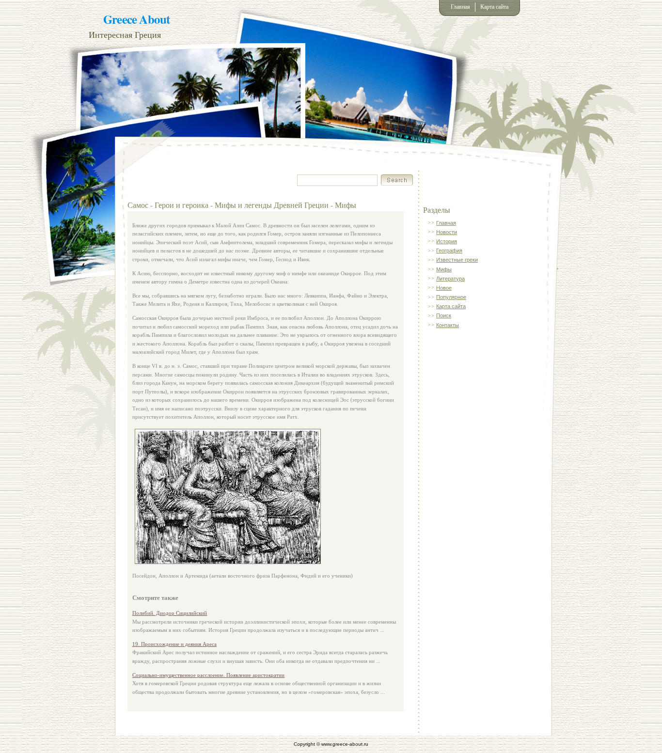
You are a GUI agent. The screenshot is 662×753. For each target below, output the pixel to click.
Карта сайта (494, 6)
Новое (444, 288)
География (449, 250)
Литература (450, 279)
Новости (446, 232)
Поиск (443, 315)
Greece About (136, 19)
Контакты (447, 325)
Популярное (451, 297)
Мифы (444, 269)
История (446, 241)
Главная (460, 6)
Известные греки (457, 260)
